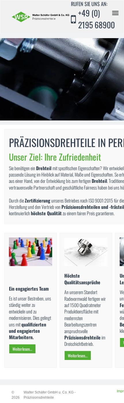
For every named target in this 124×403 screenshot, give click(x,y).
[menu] (115, 13)
